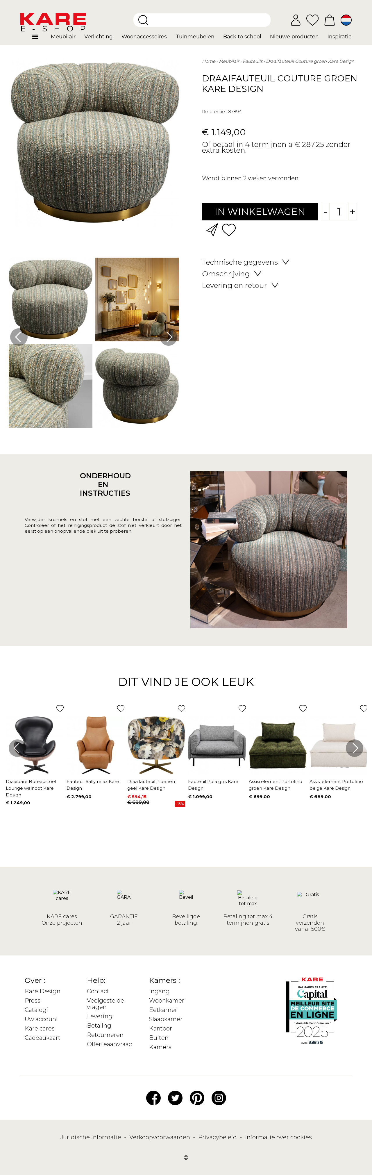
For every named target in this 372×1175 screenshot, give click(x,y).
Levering (99, 1016)
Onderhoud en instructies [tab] (103, 484)
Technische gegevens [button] (240, 262)
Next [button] (168, 337)
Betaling (99, 1025)
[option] (93, 344)
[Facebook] (153, 1097)
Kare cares (40, 1028)
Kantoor (160, 1028)
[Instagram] (219, 1097)
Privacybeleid (218, 1137)
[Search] (143, 20)
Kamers (160, 1047)
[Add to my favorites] (229, 229)
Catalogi (36, 1009)
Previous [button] (19, 337)
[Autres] (39, 38)
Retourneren (105, 1034)
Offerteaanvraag (110, 1044)
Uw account (41, 1019)
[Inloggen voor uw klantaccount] (296, 20)
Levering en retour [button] (234, 285)
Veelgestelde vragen (105, 1003)
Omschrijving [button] (226, 273)
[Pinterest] (197, 1097)
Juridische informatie (91, 1137)
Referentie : (214, 111)
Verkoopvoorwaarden (160, 1137)
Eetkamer (163, 1009)
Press (32, 1000)
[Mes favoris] (312, 19)
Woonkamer (166, 1000)
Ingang (159, 991)
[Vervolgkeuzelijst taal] (346, 20)
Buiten (159, 1037)
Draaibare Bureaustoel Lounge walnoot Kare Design (31, 788)
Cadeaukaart (42, 1037)
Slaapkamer (166, 1019)
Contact (98, 991)
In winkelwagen (259, 211)
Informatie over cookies (278, 1137)
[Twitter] (175, 1097)
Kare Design (42, 991)
